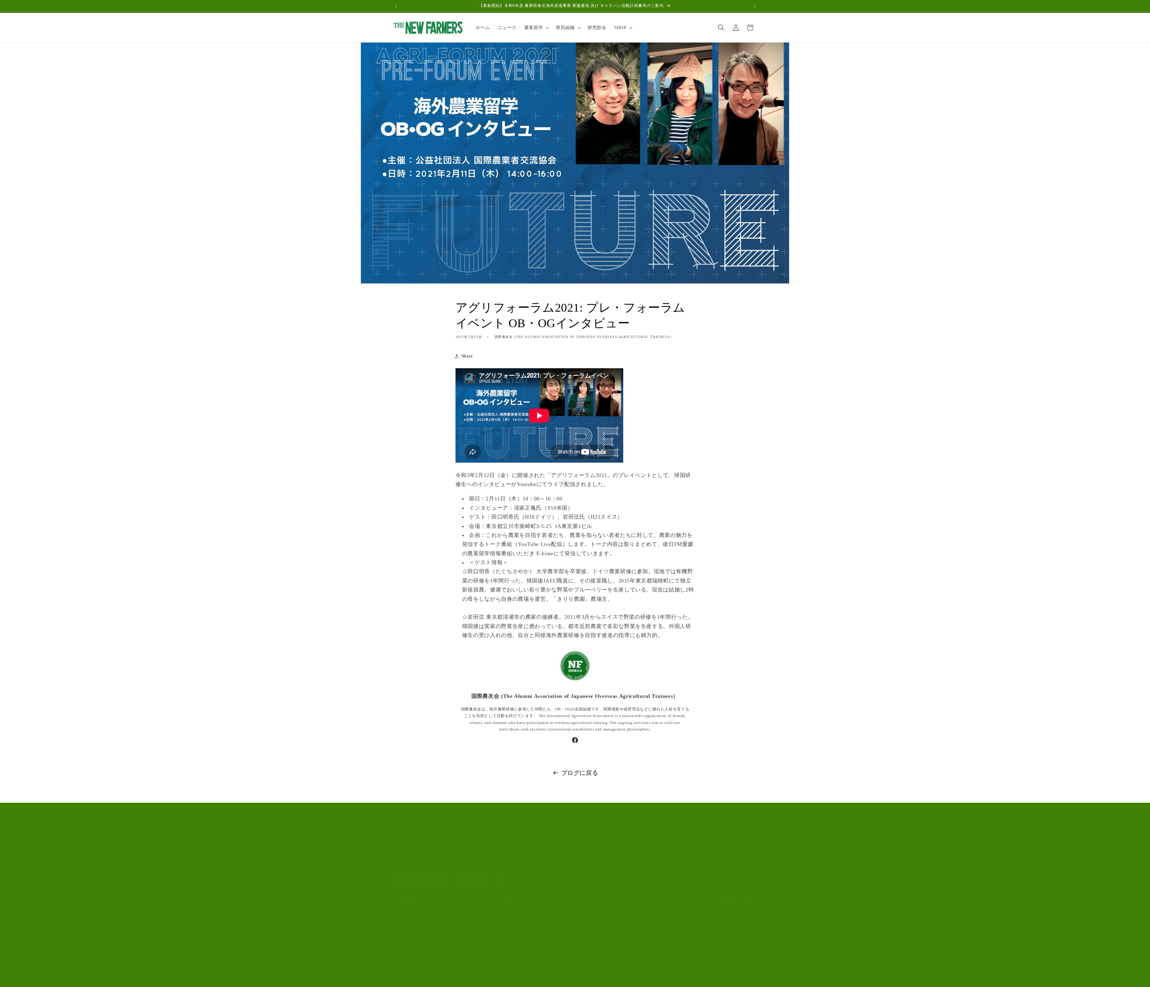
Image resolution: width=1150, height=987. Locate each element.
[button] (536, 27)
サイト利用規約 (410, 867)
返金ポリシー (480, 979)
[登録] (505, 898)
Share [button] (467, 355)
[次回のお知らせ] (754, 6)
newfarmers (417, 980)
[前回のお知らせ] (395, 6)
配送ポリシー (576, 979)
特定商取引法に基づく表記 (618, 979)
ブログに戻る (579, 772)
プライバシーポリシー (517, 979)
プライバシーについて (417, 856)
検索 (398, 844)
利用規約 (551, 979)
